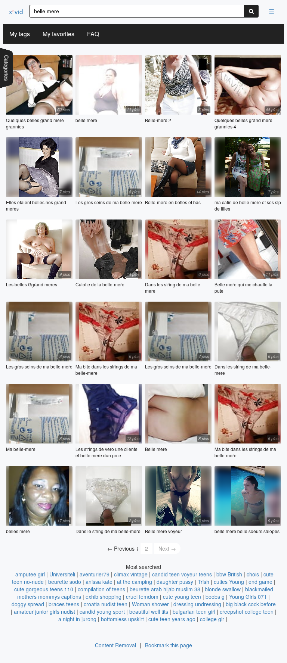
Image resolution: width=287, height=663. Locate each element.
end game (260, 581)
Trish (203, 581)
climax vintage (131, 574)
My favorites (58, 33)
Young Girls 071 (248, 596)
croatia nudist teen (105, 604)
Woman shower (150, 604)
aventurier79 (94, 574)
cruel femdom (142, 596)
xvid (16, 11)
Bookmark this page (168, 645)
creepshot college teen (247, 611)
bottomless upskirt (122, 619)
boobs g (215, 596)
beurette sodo (64, 581)
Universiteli (62, 574)
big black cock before (251, 604)
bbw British (229, 574)
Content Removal (115, 645)
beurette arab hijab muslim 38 (165, 589)
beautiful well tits (148, 611)
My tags (19, 33)
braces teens (64, 604)
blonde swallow (223, 589)
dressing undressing (197, 604)
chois (253, 574)
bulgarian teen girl (194, 611)
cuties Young (229, 581)
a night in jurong (77, 619)
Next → (167, 548)
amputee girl (30, 574)
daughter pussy (175, 581)
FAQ (93, 33)
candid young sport (102, 611)
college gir (212, 619)
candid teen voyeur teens (182, 574)
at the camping (134, 581)
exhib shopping (103, 596)
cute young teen (182, 596)
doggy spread (28, 604)
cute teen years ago (171, 619)
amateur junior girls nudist (44, 611)
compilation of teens (101, 589)
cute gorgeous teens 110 (43, 589)
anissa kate (99, 581)
